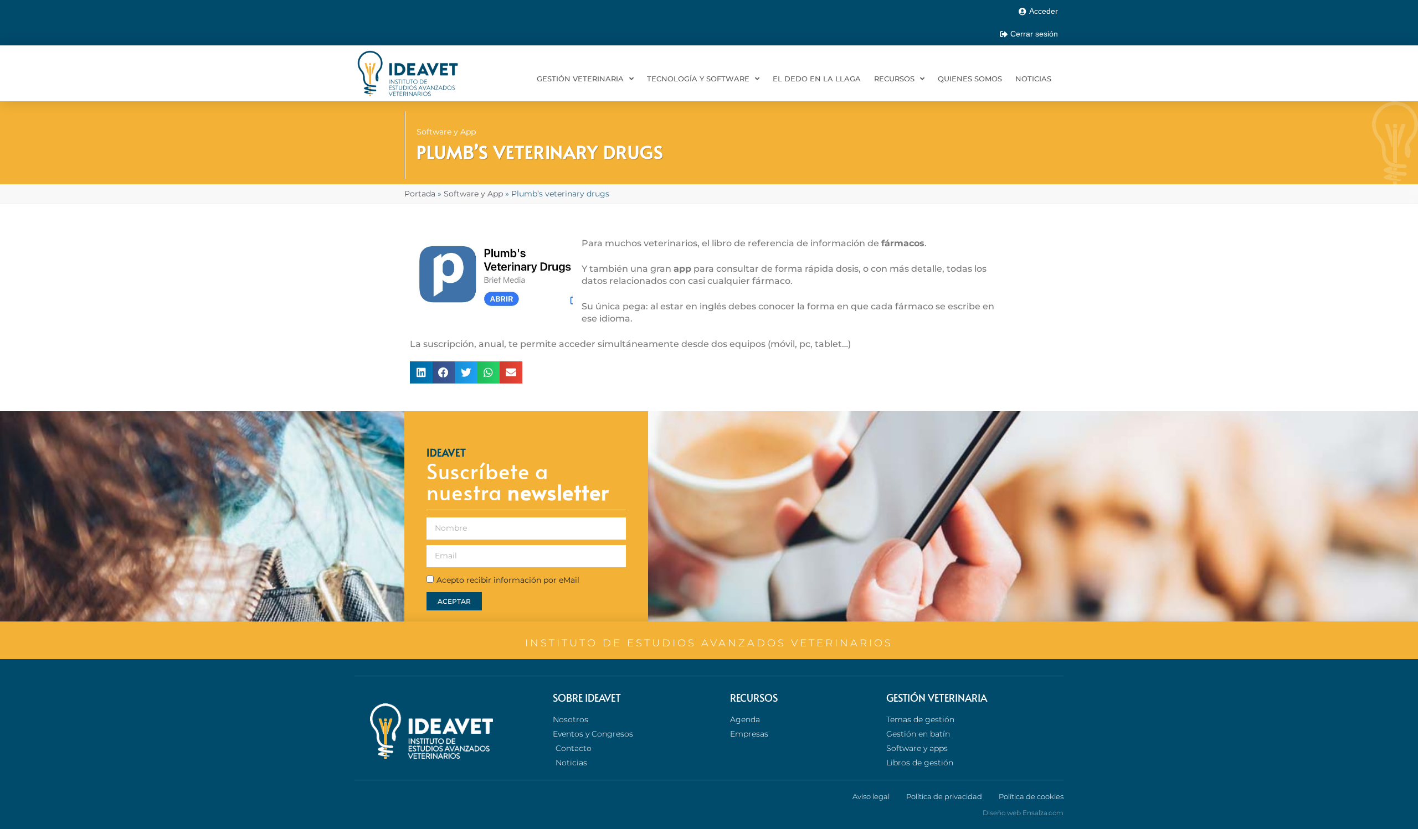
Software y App (446, 132)
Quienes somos (970, 78)
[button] (421, 372)
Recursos (894, 78)
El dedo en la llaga (817, 78)
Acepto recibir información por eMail (507, 580)
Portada (419, 194)
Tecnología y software (698, 78)
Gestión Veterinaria (580, 78)
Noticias (1033, 78)
